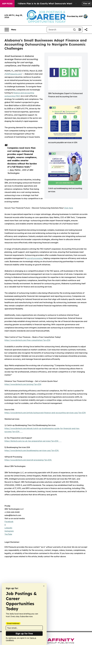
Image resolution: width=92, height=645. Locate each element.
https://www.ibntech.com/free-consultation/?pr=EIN (27, 340)
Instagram (9, 531)
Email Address (13, 623)
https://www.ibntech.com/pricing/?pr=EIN (22, 384)
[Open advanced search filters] (79, 29)
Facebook (8, 521)
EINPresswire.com (13, 74)
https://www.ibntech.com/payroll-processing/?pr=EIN (28, 460)
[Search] (74, 29)
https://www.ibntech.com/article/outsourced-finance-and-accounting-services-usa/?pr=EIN (45, 413)
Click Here (68, 208)
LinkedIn (8, 528)
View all (86, 3)
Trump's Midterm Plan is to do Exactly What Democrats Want (40, 3)
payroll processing (35, 258)
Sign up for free (24, 633)
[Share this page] (86, 29)
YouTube (8, 534)
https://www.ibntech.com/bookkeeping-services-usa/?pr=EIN (31, 450)
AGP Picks (7, 3)
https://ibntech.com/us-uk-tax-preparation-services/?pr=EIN (33, 441)
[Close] (44, 586)
